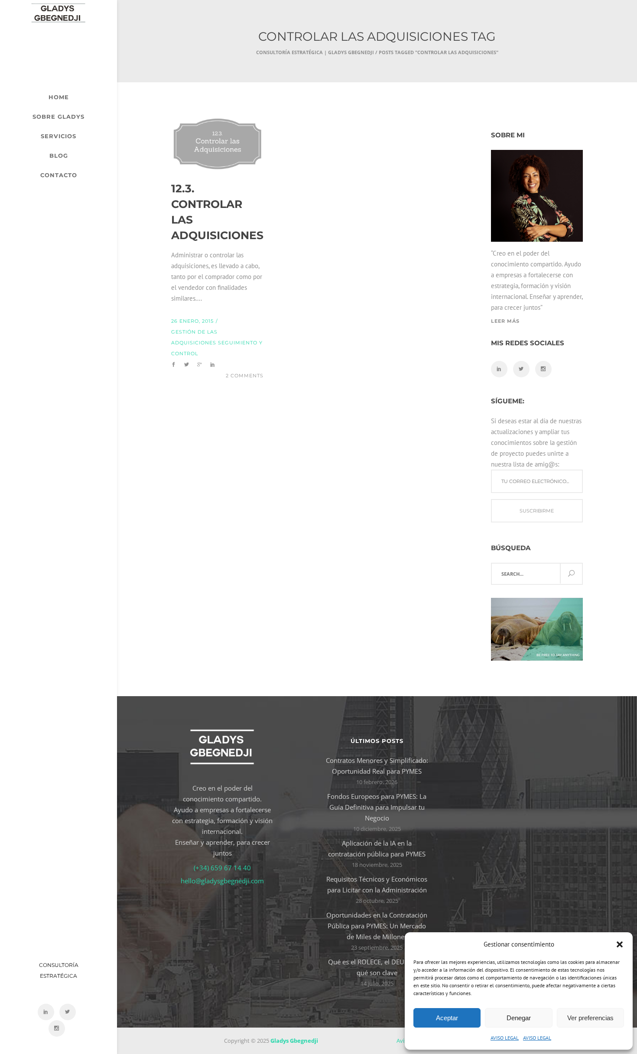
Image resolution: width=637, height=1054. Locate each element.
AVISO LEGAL (505, 1038)
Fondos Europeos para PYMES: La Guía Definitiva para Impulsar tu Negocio (376, 807)
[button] (619, 944)
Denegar (519, 1018)
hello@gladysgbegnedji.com (222, 880)
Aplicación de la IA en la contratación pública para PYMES (377, 848)
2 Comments (244, 376)
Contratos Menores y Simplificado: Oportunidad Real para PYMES (377, 765)
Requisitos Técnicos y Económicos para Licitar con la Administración (376, 884)
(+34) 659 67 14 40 (222, 867)
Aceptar (447, 1018)
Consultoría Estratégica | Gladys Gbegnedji (315, 52)
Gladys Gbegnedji (294, 1040)
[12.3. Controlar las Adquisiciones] (217, 144)
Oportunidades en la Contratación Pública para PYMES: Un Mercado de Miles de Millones (376, 926)
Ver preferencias (590, 1018)
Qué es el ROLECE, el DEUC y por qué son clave (377, 967)
